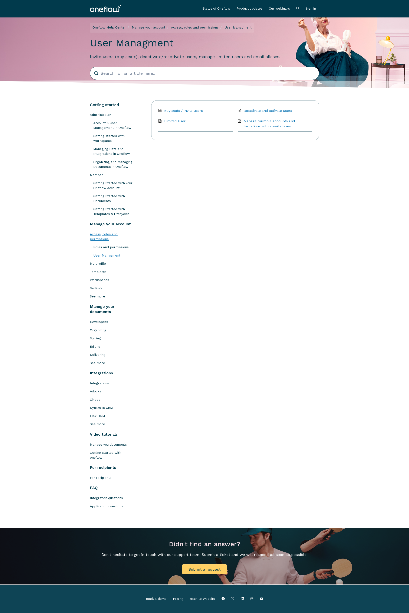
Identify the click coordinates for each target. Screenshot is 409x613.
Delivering (97, 355)
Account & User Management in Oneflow (112, 125)
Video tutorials (104, 434)
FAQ (94, 487)
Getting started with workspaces (109, 138)
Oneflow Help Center (109, 27)
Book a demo (156, 599)
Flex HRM (97, 416)
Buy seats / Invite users (183, 111)
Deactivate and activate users (268, 111)
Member (96, 175)
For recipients (103, 467)
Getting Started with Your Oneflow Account (112, 185)
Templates (98, 272)
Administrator (100, 115)
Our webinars (279, 8)
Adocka (95, 391)
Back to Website (202, 599)
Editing (95, 347)
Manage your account (148, 27)
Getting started (104, 104)
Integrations (101, 373)
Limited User (175, 121)
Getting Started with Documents (109, 198)
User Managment (238, 27)
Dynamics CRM (101, 408)
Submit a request (204, 569)
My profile (98, 264)
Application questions (106, 506)
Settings (96, 288)
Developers (99, 322)
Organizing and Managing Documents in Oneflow (112, 164)
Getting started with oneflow (105, 455)
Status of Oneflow (216, 8)
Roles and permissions (111, 247)
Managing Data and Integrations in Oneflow (111, 151)
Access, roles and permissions (195, 27)
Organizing (98, 330)
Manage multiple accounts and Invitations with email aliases (269, 123)
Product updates (249, 8)
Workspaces (99, 280)
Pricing (178, 599)
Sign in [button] (311, 8)
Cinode (95, 400)
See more (97, 296)
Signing (95, 338)
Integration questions (106, 498)
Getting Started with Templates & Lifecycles (111, 211)
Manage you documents (108, 444)
